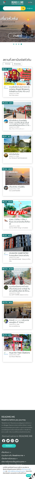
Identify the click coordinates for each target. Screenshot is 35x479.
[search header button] (23, 8)
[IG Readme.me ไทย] (12, 441)
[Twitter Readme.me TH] (8, 441)
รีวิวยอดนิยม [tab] (17, 64)
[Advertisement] (17, 385)
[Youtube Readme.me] (16, 441)
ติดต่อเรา (9, 446)
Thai (31, 2)
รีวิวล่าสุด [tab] (7, 64)
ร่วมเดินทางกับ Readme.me (12, 455)
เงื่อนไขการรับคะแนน (8, 458)
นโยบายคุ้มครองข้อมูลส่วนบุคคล (13, 462)
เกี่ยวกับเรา (5, 452)
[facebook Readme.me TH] (3, 441)
